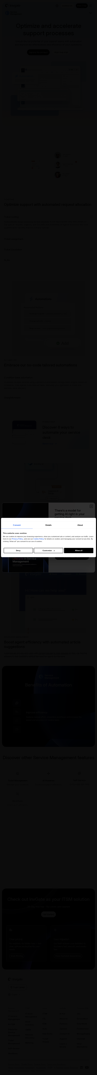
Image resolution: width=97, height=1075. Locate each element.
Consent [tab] (17, 525)
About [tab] (80, 525)
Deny (18, 550)
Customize (47, 550)
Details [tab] (48, 525)
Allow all (78, 550)
